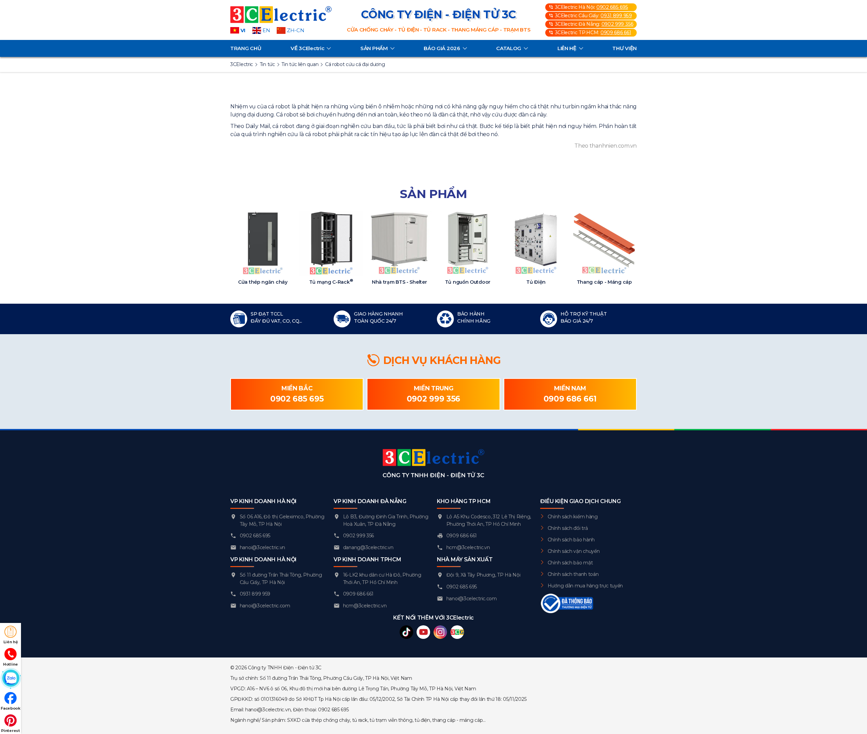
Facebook (10, 708)
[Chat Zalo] (10, 678)
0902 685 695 (612, 7)
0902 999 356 (617, 24)
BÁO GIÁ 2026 (442, 48)
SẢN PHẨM (374, 48)
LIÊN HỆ (566, 48)
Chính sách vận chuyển (574, 551)
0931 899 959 (616, 16)
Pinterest (10, 730)
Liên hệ (10, 642)
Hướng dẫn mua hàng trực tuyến (585, 586)
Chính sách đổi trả (568, 528)
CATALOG (508, 48)
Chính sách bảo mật (570, 563)
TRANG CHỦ (245, 48)
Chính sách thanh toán (573, 574)
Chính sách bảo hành (571, 540)
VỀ (307, 48)
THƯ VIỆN (624, 48)
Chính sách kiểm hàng (573, 517)
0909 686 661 (615, 32)
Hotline (10, 664)
